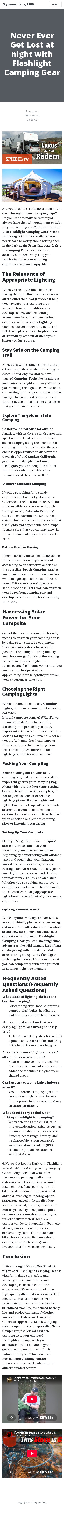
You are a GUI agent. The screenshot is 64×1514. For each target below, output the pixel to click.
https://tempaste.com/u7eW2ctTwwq (30, 717)
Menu (54, 4)
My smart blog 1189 (18, 4)
